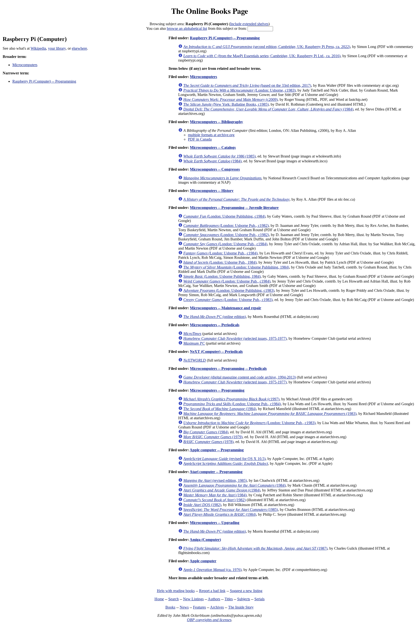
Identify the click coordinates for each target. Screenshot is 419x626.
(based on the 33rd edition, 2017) (247, 85)
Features (199, 607)
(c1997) (231, 399)
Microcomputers (24, 65)
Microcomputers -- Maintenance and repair (225, 308)
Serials (259, 599)
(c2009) (230, 99)
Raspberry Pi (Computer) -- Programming (44, 81)
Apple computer (203, 561)
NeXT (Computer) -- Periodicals (216, 351)
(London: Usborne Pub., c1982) (226, 225)
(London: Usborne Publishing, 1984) (236, 267)
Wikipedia (38, 48)
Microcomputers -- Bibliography (216, 122)
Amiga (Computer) (205, 540)
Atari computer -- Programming (216, 472)
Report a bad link (212, 591)
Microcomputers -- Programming (217, 390)
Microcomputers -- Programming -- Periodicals (228, 368)
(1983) (269, 414)
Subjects (243, 599)
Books (170, 607)
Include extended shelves (249, 24)
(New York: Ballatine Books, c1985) (226, 104)
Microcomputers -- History (212, 191)
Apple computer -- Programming (217, 450)
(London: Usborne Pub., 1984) (220, 262)
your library (57, 48)
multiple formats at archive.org (211, 135)
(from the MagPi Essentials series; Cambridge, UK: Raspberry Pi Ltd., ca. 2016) (261, 56)
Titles (229, 599)
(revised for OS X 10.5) (224, 459)
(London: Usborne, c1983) (239, 90)
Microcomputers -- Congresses (215, 169)
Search (173, 599)
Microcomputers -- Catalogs (213, 147)
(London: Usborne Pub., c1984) (225, 244)
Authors (214, 599)
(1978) (208, 442)
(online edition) (214, 317)
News (184, 607)
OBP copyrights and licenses (209, 620)
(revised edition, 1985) (215, 480)
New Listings (193, 599)
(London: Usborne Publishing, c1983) (228, 290)
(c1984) (221, 490)
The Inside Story (241, 607)
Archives (217, 607)
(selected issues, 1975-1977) (235, 338)
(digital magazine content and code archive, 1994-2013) (239, 377)
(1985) (219, 156)
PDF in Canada (200, 139)
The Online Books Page (209, 10)
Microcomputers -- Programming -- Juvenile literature (234, 208)
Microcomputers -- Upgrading (214, 523)
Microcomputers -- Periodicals (214, 325)
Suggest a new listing (246, 591)
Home (159, 599)
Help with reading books (176, 591)
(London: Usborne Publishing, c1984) (224, 216)
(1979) (212, 437)
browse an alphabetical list (187, 28)
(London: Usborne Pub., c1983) (228, 300)
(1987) (255, 548)
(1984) (268, 109)
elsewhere (79, 48)
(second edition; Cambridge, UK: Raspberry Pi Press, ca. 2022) (266, 47)
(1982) (214, 500)
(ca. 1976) (212, 570)
